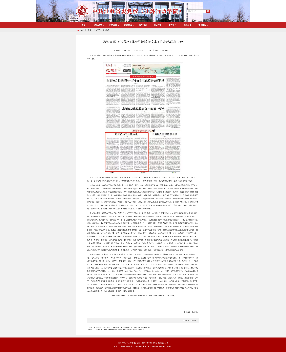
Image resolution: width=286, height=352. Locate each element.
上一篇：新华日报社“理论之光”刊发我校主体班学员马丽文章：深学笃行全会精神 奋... (119, 327)
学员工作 (97, 30)
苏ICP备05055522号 (160, 343)
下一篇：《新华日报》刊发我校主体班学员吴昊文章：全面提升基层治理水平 (115, 329)
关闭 (195, 320)
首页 (83, 25)
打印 (187, 320)
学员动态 (106, 30)
